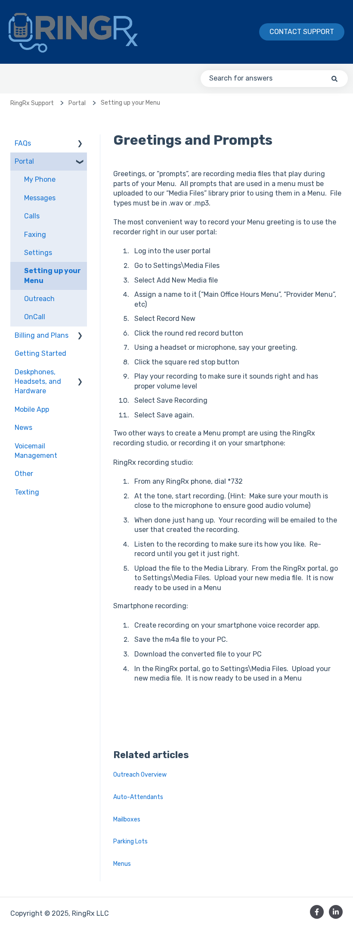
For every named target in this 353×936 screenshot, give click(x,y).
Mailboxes (126, 819)
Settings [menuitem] (38, 253)
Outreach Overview (140, 774)
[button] (80, 144)
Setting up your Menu (130, 102)
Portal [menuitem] (24, 161)
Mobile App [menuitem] (32, 409)
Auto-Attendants (138, 797)
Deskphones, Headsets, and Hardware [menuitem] (38, 381)
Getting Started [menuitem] (40, 353)
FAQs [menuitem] (23, 143)
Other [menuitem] (24, 474)
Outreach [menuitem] (39, 299)
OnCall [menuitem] (34, 317)
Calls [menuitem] (32, 216)
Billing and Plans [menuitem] (41, 335)
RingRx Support (32, 103)
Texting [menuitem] (27, 492)
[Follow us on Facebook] (317, 912)
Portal (77, 103)
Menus (122, 864)
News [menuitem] (23, 427)
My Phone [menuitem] (40, 179)
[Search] (334, 78)
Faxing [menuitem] (35, 234)
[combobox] (274, 78)
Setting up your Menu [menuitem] (52, 275)
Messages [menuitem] (40, 198)
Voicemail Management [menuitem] (36, 451)
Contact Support (301, 32)
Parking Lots (131, 841)
